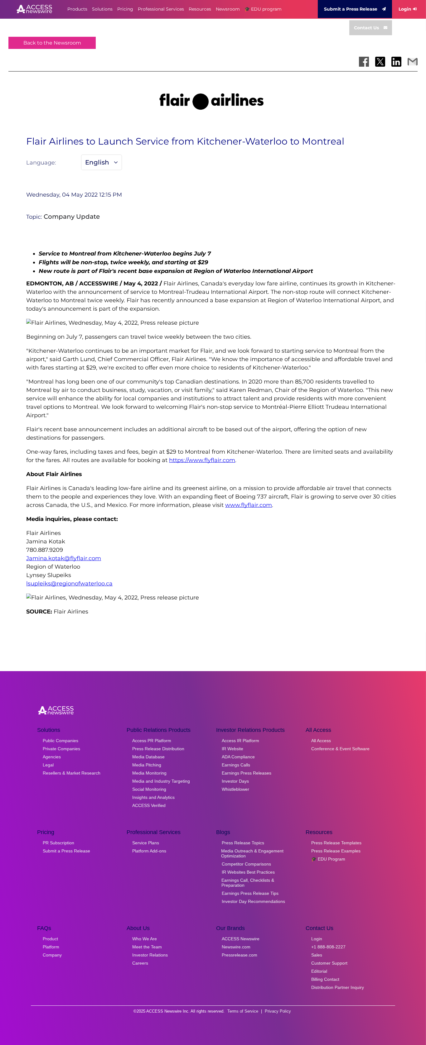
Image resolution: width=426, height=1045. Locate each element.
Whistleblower (235, 789)
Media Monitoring (149, 773)
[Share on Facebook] (364, 62)
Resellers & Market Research (71, 773)
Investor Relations (150, 954)
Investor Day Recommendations (253, 901)
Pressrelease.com (239, 954)
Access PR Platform (151, 740)
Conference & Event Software (340, 748)
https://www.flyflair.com (202, 460)
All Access (321, 740)
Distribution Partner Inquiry (337, 987)
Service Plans (145, 842)
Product (50, 938)
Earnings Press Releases (246, 773)
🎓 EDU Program (328, 859)
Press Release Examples (336, 850)
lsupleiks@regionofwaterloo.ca (69, 583)
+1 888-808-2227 (328, 946)
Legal (48, 764)
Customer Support (329, 963)
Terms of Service (242, 1011)
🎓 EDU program (263, 9)
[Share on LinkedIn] (396, 62)
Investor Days (235, 781)
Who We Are (144, 938)
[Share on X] (380, 62)
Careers (140, 963)
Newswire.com (236, 946)
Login (405, 9)
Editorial (319, 971)
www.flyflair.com (248, 505)
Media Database (148, 756)
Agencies (52, 756)
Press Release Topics (243, 842)
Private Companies (61, 748)
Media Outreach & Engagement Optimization (252, 853)
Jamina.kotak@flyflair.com (63, 558)
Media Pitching (146, 764)
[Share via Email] (413, 62)
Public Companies (60, 740)
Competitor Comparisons (246, 863)
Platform (51, 946)
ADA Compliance (238, 756)
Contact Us (366, 28)
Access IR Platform (240, 740)
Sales (316, 954)
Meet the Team (147, 946)
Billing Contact (325, 979)
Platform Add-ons (149, 850)
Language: (41, 162)
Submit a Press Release (350, 9)
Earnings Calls (236, 764)
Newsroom (228, 9)
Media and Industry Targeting (161, 781)
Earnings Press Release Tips (250, 893)
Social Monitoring (149, 789)
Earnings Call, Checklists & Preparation (247, 883)
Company (52, 954)
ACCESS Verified (149, 805)
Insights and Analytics (153, 797)
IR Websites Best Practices (248, 872)
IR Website (232, 748)
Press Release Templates (336, 842)
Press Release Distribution (158, 748)
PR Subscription (58, 842)
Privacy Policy (278, 1011)
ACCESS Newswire (240, 938)
